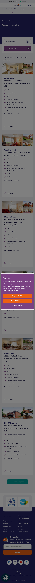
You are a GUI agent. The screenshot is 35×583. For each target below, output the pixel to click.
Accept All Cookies (17, 301)
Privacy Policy (13, 291)
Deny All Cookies (17, 296)
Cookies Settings (17, 305)
